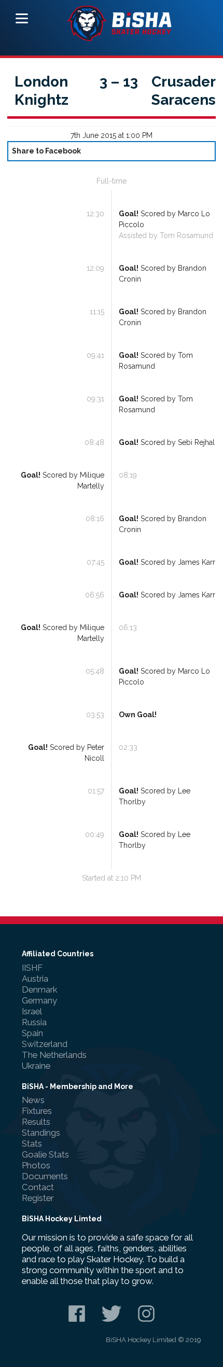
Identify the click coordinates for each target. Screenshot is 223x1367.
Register (37, 1198)
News (33, 1100)
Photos (36, 1165)
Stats (32, 1143)
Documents (45, 1176)
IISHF (32, 968)
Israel (32, 1011)
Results (36, 1122)
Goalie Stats (45, 1154)
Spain (32, 1033)
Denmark (39, 989)
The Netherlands (54, 1055)
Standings (41, 1132)
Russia (34, 1022)
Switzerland (44, 1044)
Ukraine (36, 1066)
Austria (35, 978)
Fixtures (37, 1111)
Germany (39, 1000)
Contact (38, 1187)
